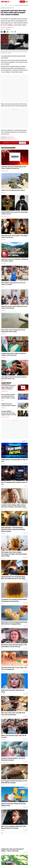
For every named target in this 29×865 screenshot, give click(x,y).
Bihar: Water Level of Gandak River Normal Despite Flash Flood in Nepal (13, 330)
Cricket (2, 286)
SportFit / (6, 5)
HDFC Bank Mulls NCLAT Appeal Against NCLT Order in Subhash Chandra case (13, 167)
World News (3, 263)
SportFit (2, 29)
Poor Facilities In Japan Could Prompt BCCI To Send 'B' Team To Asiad (8, 396)
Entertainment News (5, 216)
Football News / (11, 5)
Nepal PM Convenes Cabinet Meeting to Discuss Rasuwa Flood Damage (14, 307)
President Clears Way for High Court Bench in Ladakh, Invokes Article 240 (13, 354)
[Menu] (27, 2)
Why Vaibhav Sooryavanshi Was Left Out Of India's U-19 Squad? (13, 283)
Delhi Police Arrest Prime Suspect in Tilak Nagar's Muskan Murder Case (14, 236)
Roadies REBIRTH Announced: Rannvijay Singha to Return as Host (14, 213)
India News (3, 192)
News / (2, 5)
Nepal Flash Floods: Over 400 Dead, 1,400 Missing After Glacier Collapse (14, 260)
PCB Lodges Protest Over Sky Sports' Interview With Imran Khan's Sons (14, 378)
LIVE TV (23, 1)
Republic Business (4, 170)
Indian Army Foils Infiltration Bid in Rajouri (13, 190)
